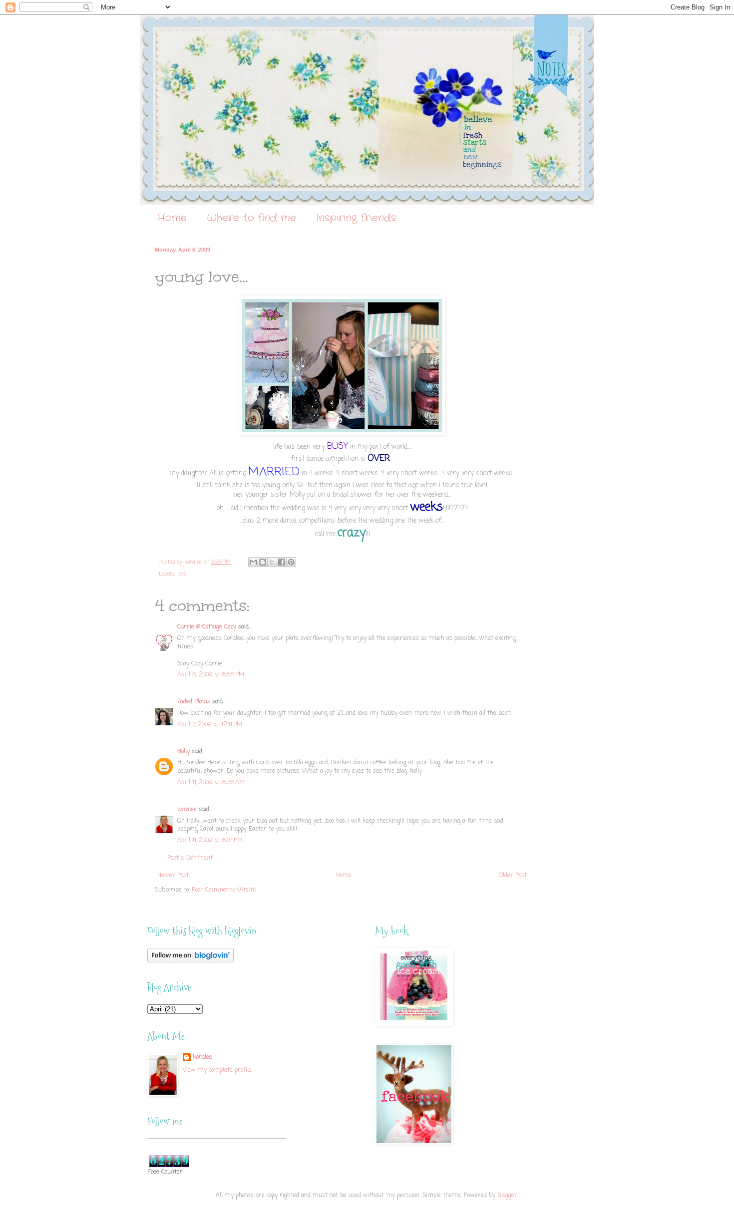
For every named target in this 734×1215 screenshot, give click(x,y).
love (181, 574)
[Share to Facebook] (282, 562)
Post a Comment (190, 858)
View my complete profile (217, 1070)
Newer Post (173, 875)
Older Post (513, 875)
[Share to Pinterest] (291, 562)
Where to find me (251, 218)
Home (172, 218)
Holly (183, 751)
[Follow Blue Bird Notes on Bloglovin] (190, 960)
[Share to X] (272, 562)
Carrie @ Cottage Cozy (206, 626)
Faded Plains (193, 701)
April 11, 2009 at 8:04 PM (210, 840)
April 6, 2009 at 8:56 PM (210, 674)
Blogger (507, 1195)
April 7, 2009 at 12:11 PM (209, 724)
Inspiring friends (356, 218)
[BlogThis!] (263, 562)
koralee (187, 809)
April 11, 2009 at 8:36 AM (211, 782)
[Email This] (253, 562)
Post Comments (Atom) (224, 890)
